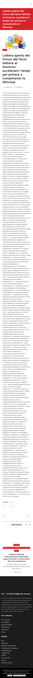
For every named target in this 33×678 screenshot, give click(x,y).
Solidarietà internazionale (8, 645)
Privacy (3, 632)
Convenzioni (4, 629)
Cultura (3, 660)
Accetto (10, 675)
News (2, 641)
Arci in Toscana (5, 620)
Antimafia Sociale (6, 650)
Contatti (3, 655)
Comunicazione (5, 658)
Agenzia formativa (6, 662)
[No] (31, 673)
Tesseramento (5, 627)
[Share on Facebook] (10, 502)
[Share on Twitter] (12, 502)
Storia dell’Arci (5, 622)
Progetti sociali (5, 653)
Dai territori (4, 643)
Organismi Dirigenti (6, 624)
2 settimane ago (17, 572)
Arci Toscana (18, 87)
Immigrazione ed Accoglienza (9, 648)
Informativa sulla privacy (19, 675)
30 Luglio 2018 (8, 87)
